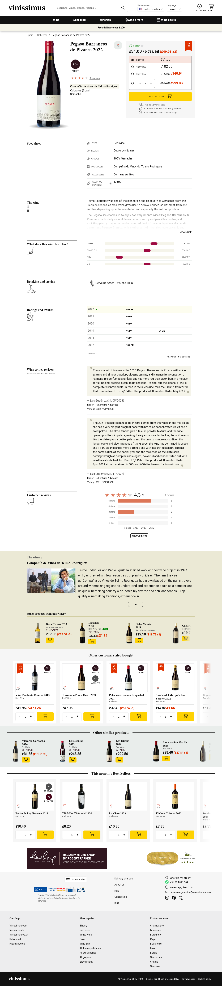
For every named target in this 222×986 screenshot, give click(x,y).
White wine (86, 934)
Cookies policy (204, 979)
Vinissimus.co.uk (19, 934)
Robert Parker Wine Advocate (102, 404)
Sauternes (156, 957)
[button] (199, 8)
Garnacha (75, 94)
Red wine (119, 143)
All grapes (85, 957)
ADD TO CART (157, 96)
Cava (82, 939)
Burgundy (155, 934)
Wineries (105, 20)
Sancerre (155, 966)
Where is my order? (180, 878)
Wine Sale (85, 943)
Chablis (154, 961)
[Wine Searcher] (171, 858)
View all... (93, 353)
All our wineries (88, 952)
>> (135, 604)
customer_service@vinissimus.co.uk (190, 892)
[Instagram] (167, 898)
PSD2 (42, 889)
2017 (135, 528)
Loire (153, 948)
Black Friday (86, 961)
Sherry (83, 925)
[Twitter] (181, 898)
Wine (56, 20)
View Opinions (139, 535)
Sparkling (79, 20)
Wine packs (168, 20)
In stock (137, 46)
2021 (151, 528)
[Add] (45, 716)
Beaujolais (156, 943)
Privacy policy (188, 979)
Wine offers (135, 20)
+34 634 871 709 (179, 882)
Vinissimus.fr (17, 930)
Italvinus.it (15, 939)
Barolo (153, 952)
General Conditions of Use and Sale (162, 979)
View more (186, 232)
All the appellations (90, 948)
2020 (143, 528)
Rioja (153, 939)
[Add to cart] (50, 640)
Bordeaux (155, 930)
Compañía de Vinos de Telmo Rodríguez (94, 86)
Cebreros (42, 35)
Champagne (157, 925)
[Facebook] (174, 898)
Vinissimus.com (18, 925)
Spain (30, 35)
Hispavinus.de (17, 943)
